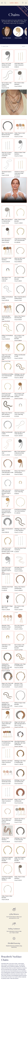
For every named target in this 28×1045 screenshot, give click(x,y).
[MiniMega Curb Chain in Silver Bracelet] (20, 830)
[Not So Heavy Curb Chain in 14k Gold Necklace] (20, 386)
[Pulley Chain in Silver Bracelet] (8, 888)
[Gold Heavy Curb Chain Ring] (8, 637)
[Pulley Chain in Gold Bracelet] (20, 212)
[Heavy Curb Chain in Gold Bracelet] (20, 579)
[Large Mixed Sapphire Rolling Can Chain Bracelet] (20, 850)
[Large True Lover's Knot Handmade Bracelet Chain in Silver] (8, 482)
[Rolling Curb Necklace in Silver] (8, 289)
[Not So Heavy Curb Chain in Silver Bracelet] (20, 328)
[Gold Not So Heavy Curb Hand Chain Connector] (20, 164)
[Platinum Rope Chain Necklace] (20, 145)
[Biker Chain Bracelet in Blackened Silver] (8, 125)
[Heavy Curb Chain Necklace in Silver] (8, 56)
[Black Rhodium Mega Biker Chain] (8, 598)
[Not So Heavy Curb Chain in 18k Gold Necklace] (8, 714)
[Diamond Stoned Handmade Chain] (8, 772)
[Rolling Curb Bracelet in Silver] (8, 424)
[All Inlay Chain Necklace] (8, 830)
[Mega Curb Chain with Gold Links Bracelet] (8, 676)
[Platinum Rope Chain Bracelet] (20, 695)
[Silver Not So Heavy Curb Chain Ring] (20, 405)
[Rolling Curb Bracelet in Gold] (20, 347)
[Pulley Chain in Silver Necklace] (20, 869)
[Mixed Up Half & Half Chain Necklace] (20, 424)
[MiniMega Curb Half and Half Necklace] (20, 366)
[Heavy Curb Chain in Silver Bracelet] (20, 308)
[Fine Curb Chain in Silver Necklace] (8, 231)
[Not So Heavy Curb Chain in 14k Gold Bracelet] (20, 637)
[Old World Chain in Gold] (8, 444)
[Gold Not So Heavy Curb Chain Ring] (20, 482)
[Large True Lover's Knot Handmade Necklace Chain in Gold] (8, 347)
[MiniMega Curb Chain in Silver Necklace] (20, 521)
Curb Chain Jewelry (6, 975)
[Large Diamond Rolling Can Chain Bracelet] (20, 231)
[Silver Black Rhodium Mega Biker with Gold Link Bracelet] (20, 734)
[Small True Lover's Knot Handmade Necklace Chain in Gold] (8, 502)
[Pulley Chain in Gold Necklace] (20, 125)
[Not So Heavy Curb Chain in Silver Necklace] (8, 75)
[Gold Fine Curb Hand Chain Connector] (8, 753)
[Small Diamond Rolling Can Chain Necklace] (20, 502)
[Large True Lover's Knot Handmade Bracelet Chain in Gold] (8, 540)
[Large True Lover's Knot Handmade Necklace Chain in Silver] (8, 560)
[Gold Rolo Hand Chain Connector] (8, 579)
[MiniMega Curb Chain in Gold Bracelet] (20, 753)
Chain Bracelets (21, 969)
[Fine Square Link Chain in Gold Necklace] (8, 734)
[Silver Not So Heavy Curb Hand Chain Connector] (8, 145)
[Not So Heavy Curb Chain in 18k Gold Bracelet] (8, 811)
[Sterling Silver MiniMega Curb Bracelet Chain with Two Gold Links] (8, 656)
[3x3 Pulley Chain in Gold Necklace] (20, 560)
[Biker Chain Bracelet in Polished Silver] (20, 289)
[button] (5, 3)
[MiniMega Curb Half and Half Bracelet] (20, 772)
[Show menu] (2, 3)
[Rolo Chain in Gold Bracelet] (20, 598)
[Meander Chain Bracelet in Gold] (20, 676)
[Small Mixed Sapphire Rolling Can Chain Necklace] (8, 869)
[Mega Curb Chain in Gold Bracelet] (20, 792)
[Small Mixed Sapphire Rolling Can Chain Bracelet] (8, 850)
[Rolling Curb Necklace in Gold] (8, 328)
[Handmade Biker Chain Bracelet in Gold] (8, 463)
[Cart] (26, 3)
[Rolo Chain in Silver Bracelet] (20, 270)
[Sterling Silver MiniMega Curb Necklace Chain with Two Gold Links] (8, 695)
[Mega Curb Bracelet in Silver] (8, 521)
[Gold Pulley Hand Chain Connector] (20, 56)
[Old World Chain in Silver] (8, 164)
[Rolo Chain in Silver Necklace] (20, 75)
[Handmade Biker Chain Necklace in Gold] (8, 308)
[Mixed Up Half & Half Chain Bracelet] (20, 250)
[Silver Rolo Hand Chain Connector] (20, 540)
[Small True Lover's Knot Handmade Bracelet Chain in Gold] (8, 386)
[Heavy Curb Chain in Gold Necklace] (20, 463)
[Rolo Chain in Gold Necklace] (8, 250)
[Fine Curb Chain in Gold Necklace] (20, 618)
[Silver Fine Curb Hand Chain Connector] (8, 792)
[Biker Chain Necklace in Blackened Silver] (20, 444)
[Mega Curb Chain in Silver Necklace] (8, 405)
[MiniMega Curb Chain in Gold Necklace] (20, 656)
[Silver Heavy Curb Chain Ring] (8, 270)
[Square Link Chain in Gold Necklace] (20, 811)
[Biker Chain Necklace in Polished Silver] (8, 212)
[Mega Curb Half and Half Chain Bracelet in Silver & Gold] (20, 714)
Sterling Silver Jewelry (9, 972)
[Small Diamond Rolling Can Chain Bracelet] (8, 366)
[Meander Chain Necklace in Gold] (8, 618)
